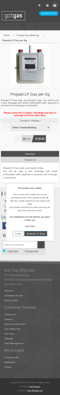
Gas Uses (9, 333)
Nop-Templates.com (35, 390)
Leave (18, 233)
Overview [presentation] (30, 154)
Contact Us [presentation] (30, 160)
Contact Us (10, 314)
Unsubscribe (31, 251)
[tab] (30, 154)
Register (39, 5)
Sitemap (8, 338)
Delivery (8, 319)
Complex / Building (29, 120)
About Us (9, 290)
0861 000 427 (49, 13)
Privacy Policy (11, 300)
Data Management (13, 343)
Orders (8, 367)
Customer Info (11, 357)
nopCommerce (34, 386)
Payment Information (15, 324)
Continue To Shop (36, 233)
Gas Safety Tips (12, 329)
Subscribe (12, 251)
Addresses (9, 362)
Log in (47, 5)
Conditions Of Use (13, 295)
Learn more (30, 226)
